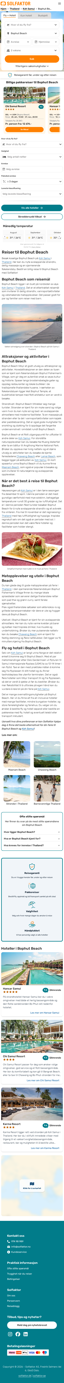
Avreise (4, 163)
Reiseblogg (13, 1306)
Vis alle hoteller (30, 207)
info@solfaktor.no (21, 1246)
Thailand (6, 262)
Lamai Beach (48, 456)
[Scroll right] (59, 236)
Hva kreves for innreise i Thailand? (24, 845)
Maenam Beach (10, 467)
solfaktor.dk (24, 1375)
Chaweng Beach (26, 456)
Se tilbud (24, 129)
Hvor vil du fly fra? (9, 139)
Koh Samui (45, 258)
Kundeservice (19, 1252)
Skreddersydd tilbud (30, 216)
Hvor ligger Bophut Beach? (19, 832)
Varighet (5, 151)
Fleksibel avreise (8, 176)
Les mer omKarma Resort (45, 1148)
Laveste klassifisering (11, 188)
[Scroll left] (5, 236)
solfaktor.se (39, 1375)
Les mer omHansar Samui (44, 1012)
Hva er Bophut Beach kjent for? (22, 838)
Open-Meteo (36, 247)
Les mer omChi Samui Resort (43, 1080)
